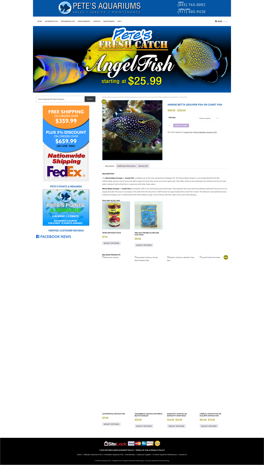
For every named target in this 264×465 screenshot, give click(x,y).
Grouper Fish (153, 97)
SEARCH (90, 99)
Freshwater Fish (68, 21)
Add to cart (181, 125)
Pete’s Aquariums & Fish (115, 97)
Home (39, 21)
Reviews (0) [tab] (143, 166)
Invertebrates (84, 21)
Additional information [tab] (126, 166)
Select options (111, 243)
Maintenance (109, 21)
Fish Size (172, 117)
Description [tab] (109, 166)
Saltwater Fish (51, 21)
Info (119, 21)
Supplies (97, 21)
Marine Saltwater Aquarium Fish (136, 97)
